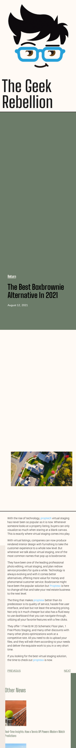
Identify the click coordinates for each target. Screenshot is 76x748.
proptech (46, 518)
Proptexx (55, 585)
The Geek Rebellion (27, 93)
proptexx (39, 600)
